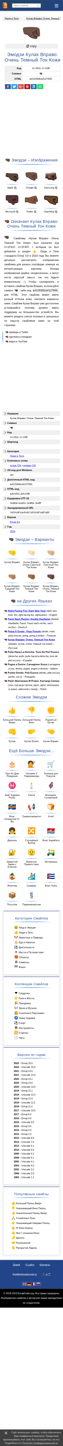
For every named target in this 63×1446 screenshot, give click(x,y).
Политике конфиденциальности (40, 1443)
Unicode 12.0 (28, 1094)
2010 (16, 1150)
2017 (16, 1110)
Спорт (19, 1023)
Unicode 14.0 (28, 1075)
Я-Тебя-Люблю (21, 1228)
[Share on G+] (21, 86)
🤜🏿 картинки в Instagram (18, 337)
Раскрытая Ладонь (24, 1247)
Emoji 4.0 (26, 1118)
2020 (16, 1079)
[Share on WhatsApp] (40, 86)
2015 (16, 1130)
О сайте (29, 1264)
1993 (16, 1177)
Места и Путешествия (29, 952)
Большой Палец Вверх (26, 1203)
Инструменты (24, 1028)
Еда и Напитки (24, 942)
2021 (16, 1071)
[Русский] (38, 1284)
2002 (16, 1169)
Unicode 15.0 (28, 1067)
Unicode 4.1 (27, 1161)
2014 (16, 1142)
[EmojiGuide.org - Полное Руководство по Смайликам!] (6, 5)
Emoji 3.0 (23, 255)
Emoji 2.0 (26, 1130)
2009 (16, 1153)
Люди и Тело (12, 18)
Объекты (21, 957)
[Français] (34, 1284)
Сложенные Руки (23, 1218)
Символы (22, 962)
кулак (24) (15, 465)
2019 (16, 1090)
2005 (16, 1161)
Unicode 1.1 (27, 1177)
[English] (24, 1284)
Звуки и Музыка (25, 1008)
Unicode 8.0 (27, 1138)
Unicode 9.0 (27, 1122)
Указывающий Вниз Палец (28, 1208)
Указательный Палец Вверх (29, 1213)
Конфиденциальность (25, 1274)
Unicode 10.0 (28, 1110)
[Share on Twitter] (14, 86)
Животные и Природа (28, 937)
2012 (16, 1146)
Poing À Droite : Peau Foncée (24, 631)
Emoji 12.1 (27, 1090)
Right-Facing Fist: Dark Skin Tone (27, 611)
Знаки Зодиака (24, 1018)
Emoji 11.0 (26, 1106)
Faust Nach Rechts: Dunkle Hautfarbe (29, 619)
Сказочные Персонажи (29, 1013)
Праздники (22, 1003)
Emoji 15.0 (27, 1063)
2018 (16, 1102)
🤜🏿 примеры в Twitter (16, 332)
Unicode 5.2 (27, 1153)
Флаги (19, 967)
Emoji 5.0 (26, 1114)
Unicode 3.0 (27, 1173)
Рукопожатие (20, 1242)
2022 (16, 1063)
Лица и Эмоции (25, 927)
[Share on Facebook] (8, 86)
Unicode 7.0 (27, 1142)
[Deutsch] (29, 1284)
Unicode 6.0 (27, 1150)
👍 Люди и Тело (46, 251)
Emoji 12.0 (27, 1098)
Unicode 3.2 (27, 1169)
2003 (16, 1165)
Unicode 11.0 (28, 1102)
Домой (16, 1264)
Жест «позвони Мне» (25, 1233)
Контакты (45, 1264)
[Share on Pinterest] (27, 86)
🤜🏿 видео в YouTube (16, 341)
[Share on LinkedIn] (34, 86)
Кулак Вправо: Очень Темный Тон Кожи (31, 639)
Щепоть (17, 1237)
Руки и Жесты (24, 998)
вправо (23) (29, 465)
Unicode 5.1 (27, 1157)
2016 (35, 255)
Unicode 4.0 (27, 1165)
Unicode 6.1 (27, 1146)
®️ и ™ (46, 1274)
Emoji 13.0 (27, 1083)
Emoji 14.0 (27, 1071)
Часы (19, 1037)
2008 (16, 1157)
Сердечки (22, 993)
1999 (16, 1173)
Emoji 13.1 (27, 1079)
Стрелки (21, 1032)
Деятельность (24, 947)
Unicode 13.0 (28, 1087)
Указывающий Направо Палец (30, 1223)
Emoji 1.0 (26, 1134)
